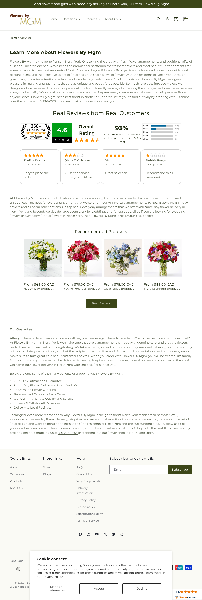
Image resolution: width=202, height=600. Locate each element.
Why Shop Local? (88, 481)
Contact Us (84, 474)
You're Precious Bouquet (82, 288)
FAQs (80, 467)
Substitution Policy (89, 514)
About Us (16, 488)
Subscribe (180, 469)
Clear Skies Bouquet (119, 288)
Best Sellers (101, 303)
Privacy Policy (52, 577)
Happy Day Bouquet (39, 288)
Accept (99, 588)
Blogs (47, 474)
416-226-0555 (47, 101)
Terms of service (87, 520)
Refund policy (85, 507)
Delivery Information (84, 490)
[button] (71, 19)
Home (13, 37)
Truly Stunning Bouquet (162, 288)
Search (47, 467)
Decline (141, 588)
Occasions (17, 474)
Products (16, 481)
